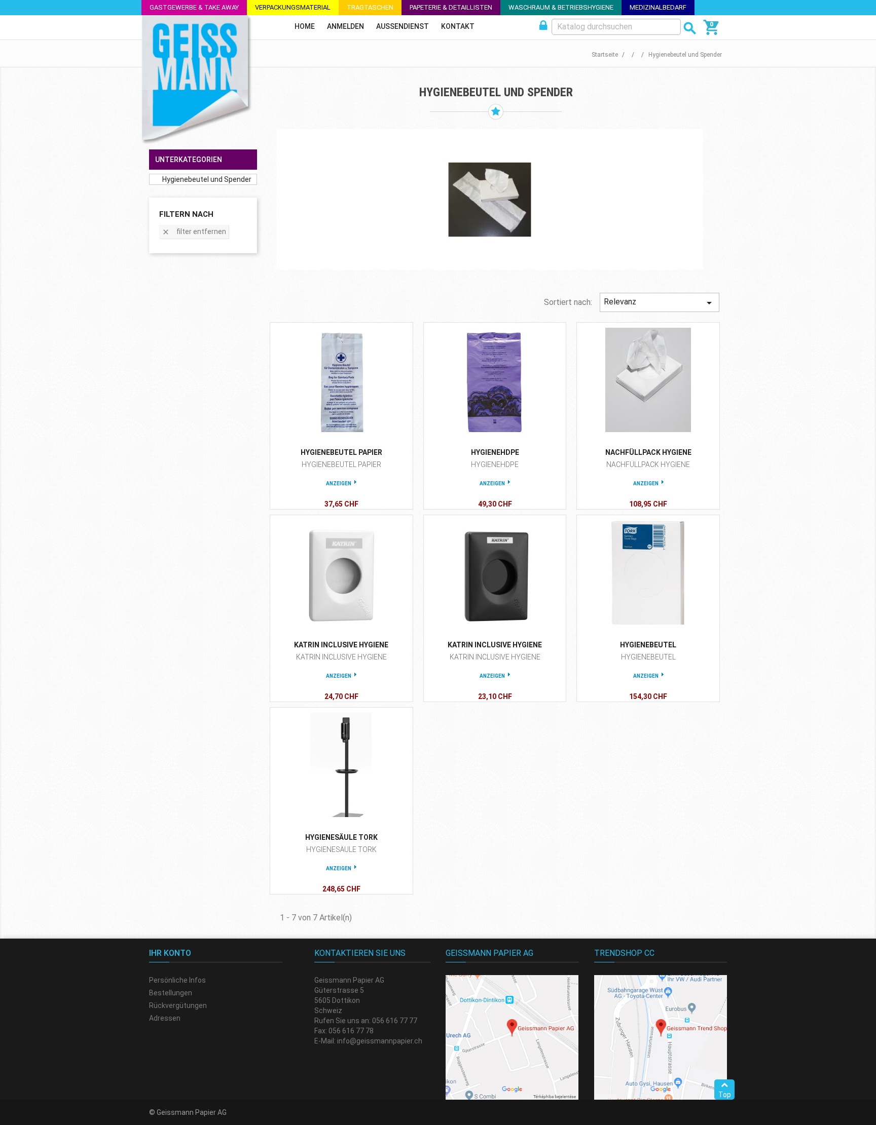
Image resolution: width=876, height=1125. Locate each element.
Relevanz (659, 303)
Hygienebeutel (648, 645)
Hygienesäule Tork (341, 837)
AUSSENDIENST (402, 26)
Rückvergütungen (178, 1005)
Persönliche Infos (177, 980)
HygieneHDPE (495, 452)
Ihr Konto (170, 953)
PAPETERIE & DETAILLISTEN (451, 7)
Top (724, 1095)
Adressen (164, 1018)
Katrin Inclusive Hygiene (341, 645)
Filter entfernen (194, 231)
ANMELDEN (345, 26)
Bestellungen (170, 993)
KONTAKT (457, 26)
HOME (305, 26)
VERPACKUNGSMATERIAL (293, 7)
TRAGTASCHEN (370, 7)
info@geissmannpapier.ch (379, 1041)
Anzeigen (338, 483)
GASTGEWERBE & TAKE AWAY (194, 7)
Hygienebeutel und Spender (206, 179)
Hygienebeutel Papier (341, 452)
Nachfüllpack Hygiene (648, 452)
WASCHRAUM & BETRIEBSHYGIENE (560, 7)
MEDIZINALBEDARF (658, 7)
